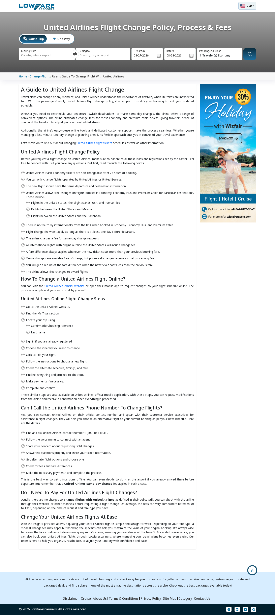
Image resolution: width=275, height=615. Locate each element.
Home (23, 76)
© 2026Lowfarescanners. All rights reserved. (53, 609)
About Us (100, 598)
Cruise (86, 598)
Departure (140, 51)
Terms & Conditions (124, 598)
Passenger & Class (210, 51)
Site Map (170, 598)
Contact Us (202, 598)
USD (250, 5)
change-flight (40, 76)
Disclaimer (71, 598)
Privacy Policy (151, 598)
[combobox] (41, 55)
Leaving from (28, 51)
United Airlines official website (65, 286)
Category (185, 598)
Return (170, 51)
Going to (85, 51)
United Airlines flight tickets (95, 143)
